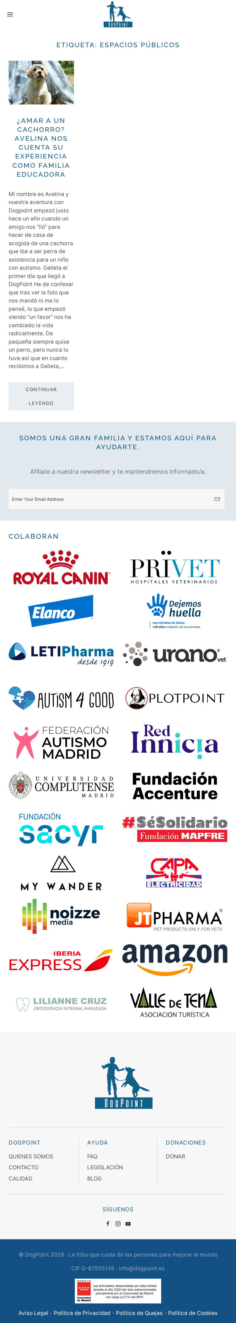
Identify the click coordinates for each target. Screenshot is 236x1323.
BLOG (94, 1178)
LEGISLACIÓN (105, 1167)
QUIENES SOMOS (31, 1156)
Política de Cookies (193, 1313)
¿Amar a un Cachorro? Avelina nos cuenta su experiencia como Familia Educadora (41, 147)
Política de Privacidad (82, 1313)
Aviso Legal (33, 1313)
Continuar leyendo (41, 396)
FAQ (92, 1156)
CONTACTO (23, 1167)
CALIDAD (21, 1178)
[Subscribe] (217, 499)
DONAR (175, 1156)
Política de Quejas (139, 1313)
